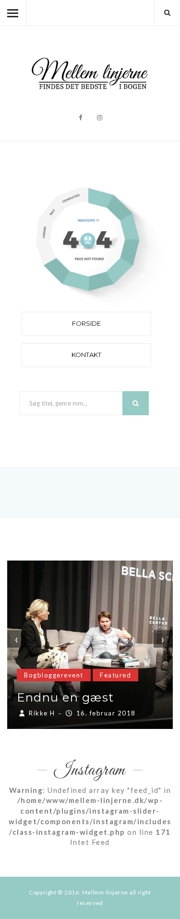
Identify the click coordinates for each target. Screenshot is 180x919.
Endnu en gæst (65, 697)
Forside (86, 323)
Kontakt (86, 354)
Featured (115, 675)
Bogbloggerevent (54, 675)
